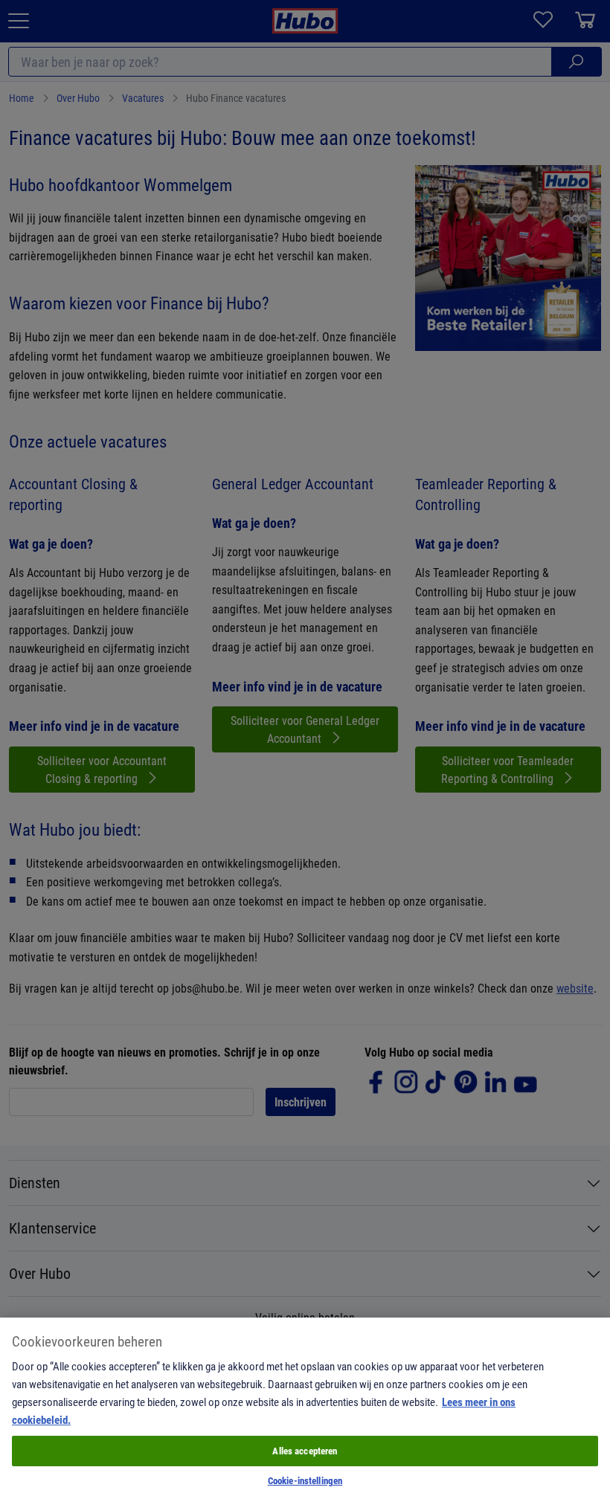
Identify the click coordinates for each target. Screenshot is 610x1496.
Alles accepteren (304, 1450)
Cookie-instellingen (305, 1480)
